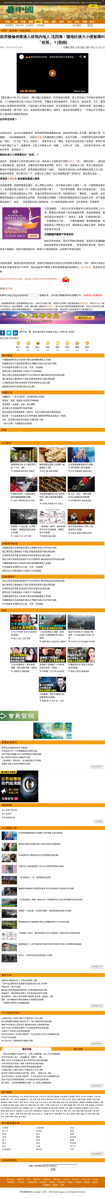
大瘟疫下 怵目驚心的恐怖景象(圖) (15, 1031)
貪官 (50, 1102)
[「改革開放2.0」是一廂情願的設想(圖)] (9, 877)
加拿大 (17, 1105)
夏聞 (72, 1134)
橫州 (48, 641)
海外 (7, 1114)
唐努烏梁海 (5, 1111)
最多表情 (78, 1049)
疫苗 (38, 1099)
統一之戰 (60, 701)
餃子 (44, 471)
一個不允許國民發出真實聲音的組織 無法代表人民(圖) (24, 983)
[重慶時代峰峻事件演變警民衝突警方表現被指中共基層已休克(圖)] (9, 888)
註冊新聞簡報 (9, 1160)
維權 (56, 1108)
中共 (21, 536)
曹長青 (39, 1149)
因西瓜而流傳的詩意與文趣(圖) (14, 748)
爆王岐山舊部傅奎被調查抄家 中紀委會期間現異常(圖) (24, 990)
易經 (78, 1114)
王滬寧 (15, 1102)
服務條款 (46, 1179)
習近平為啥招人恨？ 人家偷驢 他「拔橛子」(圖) (21, 1057)
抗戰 (29, 1114)
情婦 (54, 1102)
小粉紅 (16, 536)
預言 (3, 1117)
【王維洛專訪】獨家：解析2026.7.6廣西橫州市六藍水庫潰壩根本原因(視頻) (50, 899)
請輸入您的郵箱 (36, 1166)
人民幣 (46, 1105)
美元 (38, 1105)
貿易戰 (72, 1097)
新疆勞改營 (38, 1111)
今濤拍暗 (40, 1128)
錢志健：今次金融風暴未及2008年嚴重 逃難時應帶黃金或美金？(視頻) (34, 416)
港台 (38, 21)
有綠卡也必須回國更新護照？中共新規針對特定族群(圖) (25, 1028)
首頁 (8, 21)
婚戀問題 (25, 671)
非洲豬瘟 (25, 1108)
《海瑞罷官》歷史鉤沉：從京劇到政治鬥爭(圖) (21, 760)
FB (9, 1105)
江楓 (38, 1146)
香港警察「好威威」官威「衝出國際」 (19, 404)
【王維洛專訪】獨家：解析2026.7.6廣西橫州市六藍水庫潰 (52, 635)
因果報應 (17, 471)
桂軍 (25, 1114)
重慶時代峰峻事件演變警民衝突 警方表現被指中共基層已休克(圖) (46, 888)
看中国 (21, 11)
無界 (62, 1185)
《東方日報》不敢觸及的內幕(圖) (17, 423)
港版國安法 (24, 1099)
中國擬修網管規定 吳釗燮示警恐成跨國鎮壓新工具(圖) (26, 360)
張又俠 (83, 1097)
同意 (93, 6)
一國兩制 (81, 1102)
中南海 (31, 1102)
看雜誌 (52, 1182)
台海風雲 (40, 25)
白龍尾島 (18, 1111)
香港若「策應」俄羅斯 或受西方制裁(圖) (20, 400)
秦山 (4, 1143)
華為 (63, 1099)
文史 (69, 21)
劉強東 (7, 1108)
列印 (88, 47)
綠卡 (97, 1111)
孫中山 (34, 1114)
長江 (8, 1099)
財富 (82, 1105)
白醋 (50, 471)
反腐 (62, 1102)
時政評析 (20, 25)
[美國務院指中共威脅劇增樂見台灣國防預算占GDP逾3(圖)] (9, 922)
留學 (74, 1111)
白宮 (72, 471)
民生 (3, 1114)
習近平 (77, 1097)
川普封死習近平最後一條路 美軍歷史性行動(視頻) (22, 1063)
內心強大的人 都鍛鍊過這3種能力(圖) (17, 1040)
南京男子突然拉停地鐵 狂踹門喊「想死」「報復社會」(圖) (26, 1073)
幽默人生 (84, 1114)
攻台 (53, 701)
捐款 (28, 1179)
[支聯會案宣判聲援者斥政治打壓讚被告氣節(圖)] (9, 855)
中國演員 (21, 500)
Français (75, 1179)
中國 (29, 536)
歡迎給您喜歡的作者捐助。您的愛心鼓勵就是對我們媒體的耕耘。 (29, 279)
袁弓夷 (16, 1099)
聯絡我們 (20, 1179)
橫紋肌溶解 (86, 500)
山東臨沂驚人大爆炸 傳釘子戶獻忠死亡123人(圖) (22, 1018)
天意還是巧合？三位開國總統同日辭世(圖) (19, 751)
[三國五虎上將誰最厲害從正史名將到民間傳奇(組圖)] (9, 866)
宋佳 (33, 500)
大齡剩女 (17, 671)
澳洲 (17, 1114)
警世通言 (24, 471)
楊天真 (28, 500)
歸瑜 (72, 1131)
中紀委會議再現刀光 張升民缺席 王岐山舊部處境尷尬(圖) (52, 497)
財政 (78, 1105)
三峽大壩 (97, 1097)
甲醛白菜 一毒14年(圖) (11, 987)
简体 (72, 47)
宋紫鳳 (5, 1128)
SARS (30, 1111)
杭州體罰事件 (76, 500)
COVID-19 (75, 641)
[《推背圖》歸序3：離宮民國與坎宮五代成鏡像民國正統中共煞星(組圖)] (9, 933)
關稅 (84, 1099)
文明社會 (12, 178)
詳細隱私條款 (52, 6)
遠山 (38, 1134)
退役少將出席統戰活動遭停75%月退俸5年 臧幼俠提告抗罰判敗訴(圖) (33, 375)
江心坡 (25, 1111)
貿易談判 (4, 1102)
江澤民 (20, 1102)
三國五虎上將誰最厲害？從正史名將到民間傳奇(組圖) (41, 866)
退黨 (34, 1099)
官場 (23, 21)
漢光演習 (50, 1097)
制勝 (44, 701)
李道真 (39, 1131)
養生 (24, 1117)
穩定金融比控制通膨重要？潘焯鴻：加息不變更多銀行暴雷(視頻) (31, 412)
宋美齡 (46, 1114)
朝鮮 (12, 1105)
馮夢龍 (31, 471)
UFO (55, 1099)
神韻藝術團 (32, 1182)
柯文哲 (43, 1099)
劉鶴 (10, 1102)
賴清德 (26, 1097)
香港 (7, 101)
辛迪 (72, 1149)
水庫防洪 (63, 641)
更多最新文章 (96, 1006)
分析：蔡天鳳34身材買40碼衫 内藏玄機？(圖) (22, 420)
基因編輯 (44, 1108)
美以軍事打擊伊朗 (9, 810)
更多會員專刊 (96, 767)
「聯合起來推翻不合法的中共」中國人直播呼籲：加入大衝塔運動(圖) (30, 1054)
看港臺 (13, 30)
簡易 (72, 1128)
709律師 (61, 1108)
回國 (90, 1111)
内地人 (71, 161)
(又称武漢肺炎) (13, 1097)
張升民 (45, 504)
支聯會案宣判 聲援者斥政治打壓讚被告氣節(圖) (38, 855)
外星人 (11, 1117)
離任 (90, 471)
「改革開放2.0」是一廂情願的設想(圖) (34, 877)
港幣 (65, 1105)
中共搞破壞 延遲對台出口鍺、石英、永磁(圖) (22, 367)
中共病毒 (84, 641)
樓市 (74, 1105)
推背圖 (45, 536)
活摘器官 (85, 1108)
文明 (24, 638)
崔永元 (26, 1102)
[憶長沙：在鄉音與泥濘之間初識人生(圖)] (9, 955)
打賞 (77, 47)
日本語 (95, 1179)
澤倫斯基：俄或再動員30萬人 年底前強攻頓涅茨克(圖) (24, 993)
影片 (92, 21)
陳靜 (38, 1137)
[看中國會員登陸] (19, 716)
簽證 (86, 1111)
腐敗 (58, 1102)
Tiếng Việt (86, 1179)
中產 (86, 1105)
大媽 (12, 1108)
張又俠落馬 (6, 814)
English (66, 1179)
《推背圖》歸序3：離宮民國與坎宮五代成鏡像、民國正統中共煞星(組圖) (49, 933)
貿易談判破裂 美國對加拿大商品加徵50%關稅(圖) (39, 844)
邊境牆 (89, 1099)
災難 (28, 638)
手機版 (66, 47)
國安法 (66, 1097)
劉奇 (60, 1114)
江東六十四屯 (94, 1108)
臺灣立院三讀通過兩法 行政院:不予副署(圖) (21, 371)
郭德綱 (45, 671)
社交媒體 (4, 1105)
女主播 (52, 1111)
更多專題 (98, 821)
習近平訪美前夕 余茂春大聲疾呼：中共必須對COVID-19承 (81, 635)
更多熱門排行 (96, 1044)
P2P (35, 1108)
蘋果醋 (55, 471)
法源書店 (43, 1182)
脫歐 (22, 1105)
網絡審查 (78, 1108)
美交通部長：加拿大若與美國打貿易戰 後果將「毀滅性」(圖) (27, 996)
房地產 (69, 1105)
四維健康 (6, 1149)
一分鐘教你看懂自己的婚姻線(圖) (15, 1003)
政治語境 (60, 671)
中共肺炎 (4, 1097)
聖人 (15, 638)
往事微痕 (88, 1102)
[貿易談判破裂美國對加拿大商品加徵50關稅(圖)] (9, 844)
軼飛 (4, 1134)
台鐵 (61, 1097)
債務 (30, 1105)
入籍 (94, 1111)
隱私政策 (56, 1179)
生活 (77, 21)
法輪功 (71, 1108)
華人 (61, 1111)
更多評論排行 (96, 1086)
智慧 (89, 1114)
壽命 (16, 1117)
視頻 (4, 610)
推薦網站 (10, 1182)
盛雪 (38, 1140)
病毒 (36, 1097)
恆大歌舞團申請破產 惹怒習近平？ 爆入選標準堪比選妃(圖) (26, 1021)
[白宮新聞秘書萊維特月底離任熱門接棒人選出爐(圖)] (9, 833)
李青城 (73, 1143)
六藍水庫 (55, 641)
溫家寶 (79, 533)
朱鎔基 (73, 533)
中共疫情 (92, 641)
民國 (21, 1114)
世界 (61, 21)
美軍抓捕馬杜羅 (8, 817)
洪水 (20, 638)
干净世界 (20, 1182)
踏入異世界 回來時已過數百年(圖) (15, 757)
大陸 (15, 21)
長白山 (12, 1111)
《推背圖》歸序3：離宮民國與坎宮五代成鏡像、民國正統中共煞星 (52, 529)
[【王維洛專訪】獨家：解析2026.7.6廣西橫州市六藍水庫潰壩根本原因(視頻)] (9, 899)
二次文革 (52, 671)
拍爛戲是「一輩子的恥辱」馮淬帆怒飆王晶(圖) (23, 397)
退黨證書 (61, 1182)
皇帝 (68, 1114)
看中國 (8, 288)
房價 (16, 1108)
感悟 (93, 1114)
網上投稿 (10, 1179)
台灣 (25, 536)
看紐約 (70, 1182)
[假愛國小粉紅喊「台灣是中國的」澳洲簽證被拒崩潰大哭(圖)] (9, 911)
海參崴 (91, 1105)
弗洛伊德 (49, 1099)
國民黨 (56, 1097)
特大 (93, 47)
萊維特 (85, 471)
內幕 (36, 1102)
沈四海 (71, 332)
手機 (97, 1114)
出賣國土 (90, 1097)
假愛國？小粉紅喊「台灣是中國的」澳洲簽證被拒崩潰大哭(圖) (23, 529)
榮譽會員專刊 (9, 742)
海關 (78, 1111)
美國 (31, 21)
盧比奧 (31, 1097)
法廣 (101, 1102)
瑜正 (4, 1146)
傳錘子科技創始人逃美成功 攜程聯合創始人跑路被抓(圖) (25, 1024)
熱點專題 (7, 805)
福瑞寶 (87, 1182)
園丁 (4, 1140)
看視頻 (95, 1182)
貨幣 (42, 1105)
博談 (46, 21)
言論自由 (46, 1111)
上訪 (66, 1108)
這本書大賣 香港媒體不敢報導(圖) (17, 408)
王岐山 (60, 504)
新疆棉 (3, 1099)
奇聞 (84, 21)
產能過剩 (85, 671)
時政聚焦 (9, 25)
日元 (61, 1105)
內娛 (15, 500)
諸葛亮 (73, 1114)
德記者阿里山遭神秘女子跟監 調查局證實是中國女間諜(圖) (28, 379)
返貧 (73, 671)
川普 (21, 1097)
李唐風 (73, 1137)
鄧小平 (51, 1114)
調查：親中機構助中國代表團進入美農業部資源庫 (22, 999)
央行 (26, 1105)
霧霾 (39, 1108)
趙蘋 (72, 1140)
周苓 (4, 1137)
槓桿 (34, 1105)
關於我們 (36, 1179)
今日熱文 (7, 443)
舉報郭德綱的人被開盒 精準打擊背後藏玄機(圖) (21, 1067)
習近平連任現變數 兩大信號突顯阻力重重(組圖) (21, 754)
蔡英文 (101, 1105)
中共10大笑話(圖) (8, 1037)
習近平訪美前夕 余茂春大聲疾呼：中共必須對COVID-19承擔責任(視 (30, 1034)
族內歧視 (86, 267)
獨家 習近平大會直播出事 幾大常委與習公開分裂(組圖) (24, 1060)
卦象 (50, 536)
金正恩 (68, 1099)
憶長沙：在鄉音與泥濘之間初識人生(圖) (35, 955)
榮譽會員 (84, 303)
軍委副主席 (52, 504)
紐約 (54, 21)
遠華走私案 (87, 533)
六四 (30, 1099)
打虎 (66, 1102)
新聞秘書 (78, 471)
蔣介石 (40, 1114)
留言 (82, 47)
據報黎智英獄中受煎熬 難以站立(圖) (18, 386)
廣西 (44, 641)
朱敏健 (40, 137)
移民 (65, 1111)
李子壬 (73, 1146)
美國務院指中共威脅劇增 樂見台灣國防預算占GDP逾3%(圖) (29, 363)
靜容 (38, 1143)
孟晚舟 (79, 1099)
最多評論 (27, 1049)
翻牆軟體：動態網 (51, 1185)
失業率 (78, 671)
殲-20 (48, 701)
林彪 (56, 1114)
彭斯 (94, 1099)
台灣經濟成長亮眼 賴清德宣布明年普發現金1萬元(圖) (26, 383)
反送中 (45, 1102)
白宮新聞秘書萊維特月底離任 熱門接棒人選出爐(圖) (40, 833)
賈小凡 (5, 1131)
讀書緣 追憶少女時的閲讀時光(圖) (15, 764)
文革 (20, 1117)
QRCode (23, 332)
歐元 (57, 1105)
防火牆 (51, 1108)
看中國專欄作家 (11, 1123)
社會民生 (30, 25)
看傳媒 (78, 1182)
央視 (57, 1111)
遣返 (82, 1111)
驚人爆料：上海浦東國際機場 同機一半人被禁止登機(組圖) (26, 1083)
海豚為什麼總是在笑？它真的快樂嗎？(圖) (19, 980)
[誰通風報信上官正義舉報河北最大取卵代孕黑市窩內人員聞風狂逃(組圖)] (9, 944)
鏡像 (54, 536)
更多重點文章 (96, 967)
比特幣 (52, 1105)
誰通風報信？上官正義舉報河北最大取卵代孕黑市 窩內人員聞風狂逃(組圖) (50, 944)
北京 (2, 1108)
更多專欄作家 (96, 1154)
